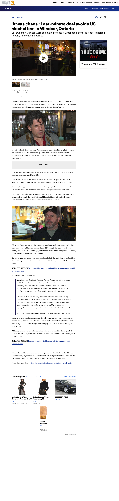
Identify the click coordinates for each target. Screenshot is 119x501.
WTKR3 (3, 8)
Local (63, 3)
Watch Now (111, 3)
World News (17, 17)
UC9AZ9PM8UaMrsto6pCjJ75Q (8, 8)
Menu (55, 3)
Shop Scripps (99, 3)
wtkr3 (6, 8)
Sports (89, 3)
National (72, 3)
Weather (81, 3)
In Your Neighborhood (96, 8)
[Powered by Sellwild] (73, 434)
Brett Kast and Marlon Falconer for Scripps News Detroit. (51, 363)
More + (114, 8)
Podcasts (85, 8)
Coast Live (107, 8)
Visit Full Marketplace (70, 376)
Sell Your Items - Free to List (34, 377)
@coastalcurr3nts (11, 8)
